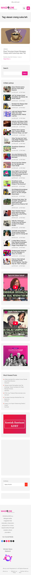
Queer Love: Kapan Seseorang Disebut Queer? (14, 404)
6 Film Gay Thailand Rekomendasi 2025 (14, 393)
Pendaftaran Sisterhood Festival (18, 147)
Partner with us (24, 571)
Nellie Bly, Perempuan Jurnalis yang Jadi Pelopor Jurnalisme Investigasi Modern (19, 223)
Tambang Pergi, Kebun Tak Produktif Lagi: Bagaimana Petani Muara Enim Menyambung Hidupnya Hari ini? (20, 202)
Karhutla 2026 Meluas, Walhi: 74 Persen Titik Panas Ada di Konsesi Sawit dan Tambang (20, 123)
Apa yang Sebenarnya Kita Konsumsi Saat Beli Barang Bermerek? (19, 156)
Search (5, 68)
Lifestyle (5, 49)
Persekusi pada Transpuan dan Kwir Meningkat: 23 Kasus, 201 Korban (19, 252)
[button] (28, 8)
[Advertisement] (15, 457)
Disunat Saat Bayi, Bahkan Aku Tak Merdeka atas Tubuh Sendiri (19, 164)
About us (5, 571)
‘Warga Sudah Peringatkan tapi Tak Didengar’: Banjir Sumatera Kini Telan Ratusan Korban (14, 387)
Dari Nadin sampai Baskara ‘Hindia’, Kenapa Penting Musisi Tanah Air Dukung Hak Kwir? (20, 233)
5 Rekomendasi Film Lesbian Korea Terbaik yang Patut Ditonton (15, 380)
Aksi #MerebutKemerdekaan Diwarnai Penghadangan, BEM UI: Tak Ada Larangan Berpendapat (19, 192)
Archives (5, 481)
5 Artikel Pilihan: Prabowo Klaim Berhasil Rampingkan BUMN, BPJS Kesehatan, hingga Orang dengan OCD (19, 243)
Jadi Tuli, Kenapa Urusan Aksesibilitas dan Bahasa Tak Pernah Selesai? (20, 97)
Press (14, 572)
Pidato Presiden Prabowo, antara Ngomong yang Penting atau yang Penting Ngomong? (19, 213)
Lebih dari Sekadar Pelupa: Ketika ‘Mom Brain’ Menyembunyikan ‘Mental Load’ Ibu (19, 114)
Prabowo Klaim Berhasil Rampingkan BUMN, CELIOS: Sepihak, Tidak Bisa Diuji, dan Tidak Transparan (19, 261)
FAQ (20, 572)
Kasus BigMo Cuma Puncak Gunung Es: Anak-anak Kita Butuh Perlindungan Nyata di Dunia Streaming (19, 173)
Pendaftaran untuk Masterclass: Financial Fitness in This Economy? (19, 182)
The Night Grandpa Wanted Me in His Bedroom (14, 398)
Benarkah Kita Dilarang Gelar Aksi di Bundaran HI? (19, 104)
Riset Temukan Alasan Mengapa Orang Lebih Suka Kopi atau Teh (14, 52)
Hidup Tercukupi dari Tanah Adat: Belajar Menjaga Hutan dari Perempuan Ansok (19, 139)
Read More (6, 59)
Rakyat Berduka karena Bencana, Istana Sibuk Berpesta (18, 88)
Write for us (14, 571)
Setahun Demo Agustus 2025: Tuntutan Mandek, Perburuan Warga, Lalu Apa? (19, 131)
